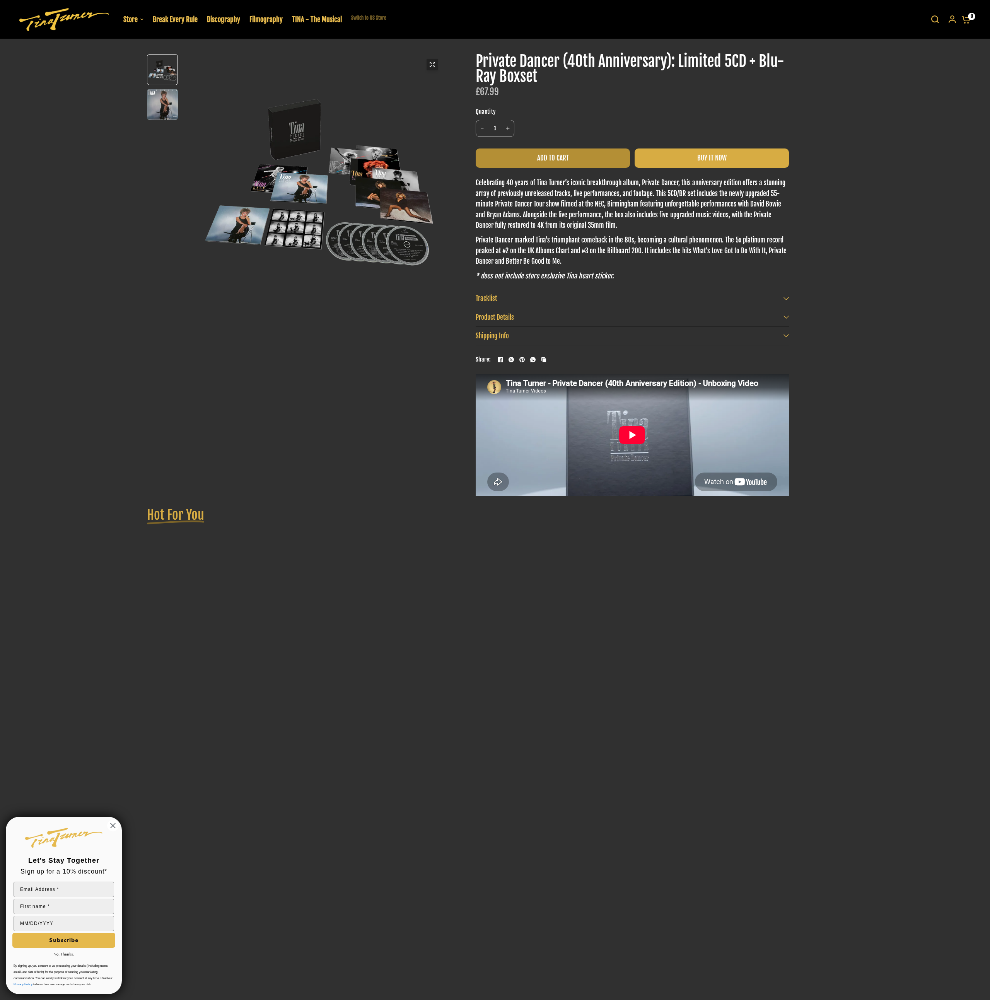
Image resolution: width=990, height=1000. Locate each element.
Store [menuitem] (130, 19)
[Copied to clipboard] (543, 359)
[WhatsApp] (533, 359)
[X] (511, 359)
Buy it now (712, 158)
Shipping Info (492, 336)
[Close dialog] (113, 825)
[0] (964, 19)
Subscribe (64, 940)
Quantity (486, 111)
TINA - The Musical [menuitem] (317, 19)
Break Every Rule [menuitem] (175, 19)
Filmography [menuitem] (266, 19)
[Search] (935, 19)
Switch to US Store (368, 18)
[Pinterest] (522, 359)
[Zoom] (432, 64)
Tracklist (486, 298)
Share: (483, 360)
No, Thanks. (63, 954)
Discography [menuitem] (223, 19)
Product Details (495, 317)
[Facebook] (500, 359)
